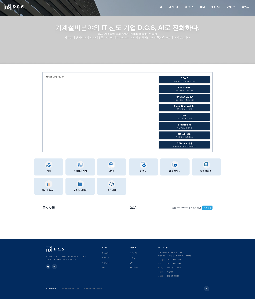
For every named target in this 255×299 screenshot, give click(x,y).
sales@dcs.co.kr (174, 268)
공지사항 (133, 253)
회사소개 (105, 253)
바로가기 (207, 208)
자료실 (132, 258)
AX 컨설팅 (134, 267)
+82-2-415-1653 (174, 260)
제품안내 (105, 263)
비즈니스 (105, 258)
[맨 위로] (206, 288)
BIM (103, 267)
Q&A (131, 263)
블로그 (245, 7)
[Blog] (54, 266)
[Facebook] (48, 266)
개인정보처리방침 (51, 289)
